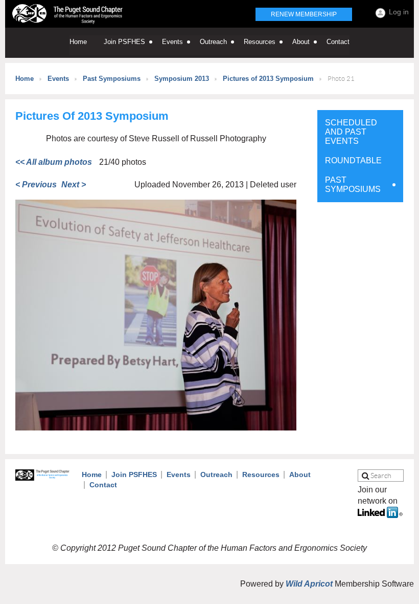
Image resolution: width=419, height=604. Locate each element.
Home (24, 78)
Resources (261, 474)
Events (58, 78)
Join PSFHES (134, 474)
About (300, 474)
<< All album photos (53, 162)
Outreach (216, 474)
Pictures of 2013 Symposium (268, 78)
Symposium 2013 (181, 78)
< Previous (36, 184)
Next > (73, 184)
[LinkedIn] (380, 515)
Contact (103, 485)
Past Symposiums (112, 78)
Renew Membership (304, 14)
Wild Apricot (309, 583)
